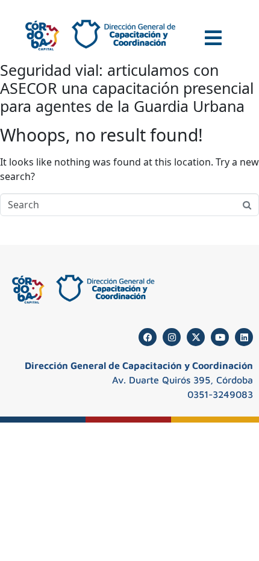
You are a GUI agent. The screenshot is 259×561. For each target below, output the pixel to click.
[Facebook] (148, 337)
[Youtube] (220, 337)
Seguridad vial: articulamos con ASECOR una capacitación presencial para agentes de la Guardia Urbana (127, 88)
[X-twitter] (196, 337)
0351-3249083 (220, 394)
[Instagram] (172, 337)
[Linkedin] (244, 337)
